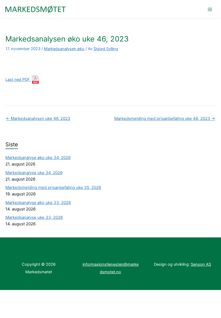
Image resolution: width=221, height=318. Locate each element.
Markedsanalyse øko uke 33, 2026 (38, 202)
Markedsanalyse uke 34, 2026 (34, 172)
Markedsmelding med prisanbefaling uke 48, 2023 (164, 118)
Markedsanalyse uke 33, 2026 (34, 217)
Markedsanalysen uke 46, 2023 (38, 118)
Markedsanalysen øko (64, 48)
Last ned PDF (18, 79)
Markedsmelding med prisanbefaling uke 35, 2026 (53, 187)
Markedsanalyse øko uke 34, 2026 (38, 157)
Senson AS (201, 264)
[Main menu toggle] (210, 9)
